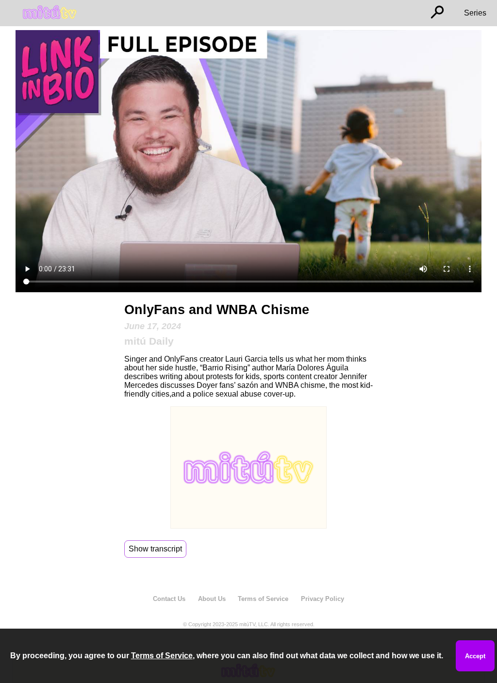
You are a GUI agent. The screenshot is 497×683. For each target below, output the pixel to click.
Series (475, 13)
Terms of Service (263, 598)
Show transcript (155, 549)
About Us (212, 598)
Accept (475, 656)
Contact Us (169, 598)
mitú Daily (149, 341)
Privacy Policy (322, 598)
